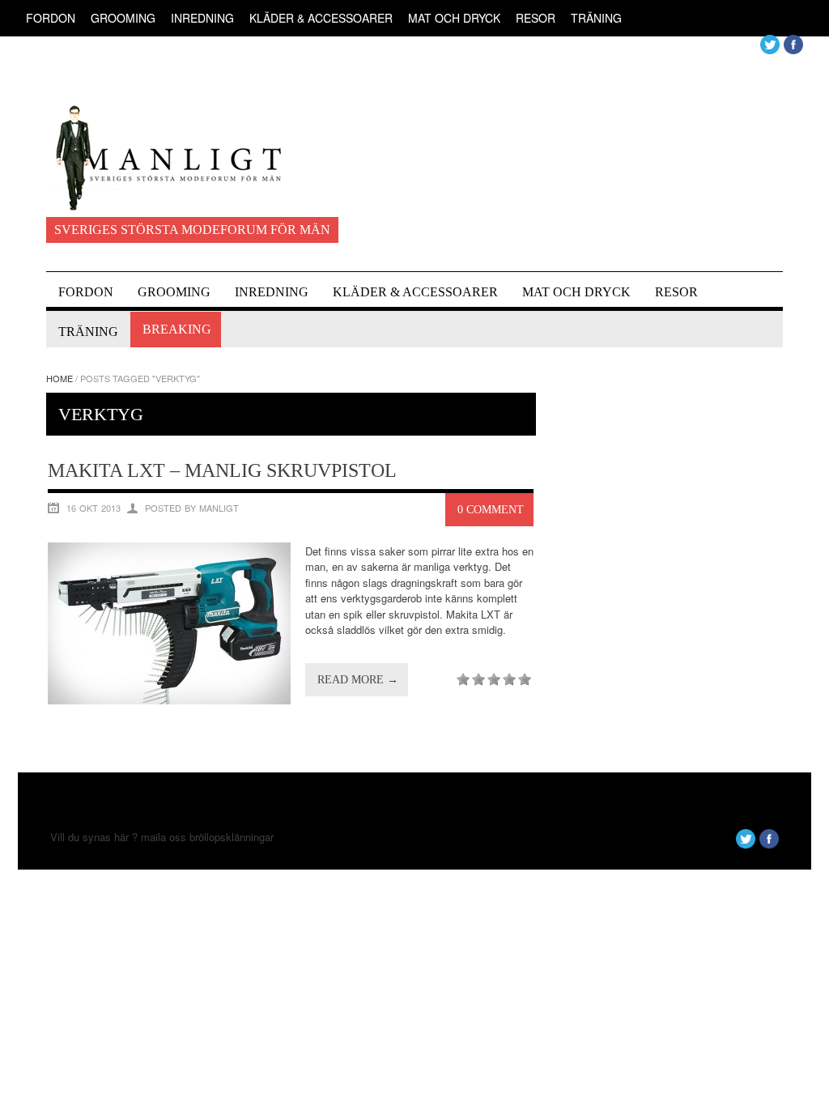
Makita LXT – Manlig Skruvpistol (222, 470)
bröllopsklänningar (231, 836)
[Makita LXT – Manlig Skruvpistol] (169, 700)
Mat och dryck (454, 18)
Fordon (50, 18)
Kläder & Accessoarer (321, 18)
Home (59, 378)
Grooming (123, 18)
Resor (535, 18)
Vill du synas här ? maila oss (118, 836)
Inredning (202, 18)
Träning (596, 18)
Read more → (357, 680)
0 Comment (490, 510)
